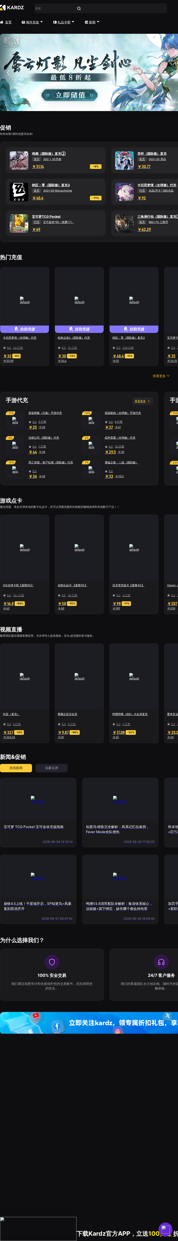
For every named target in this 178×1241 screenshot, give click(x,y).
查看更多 (140, 401)
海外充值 (32, 22)
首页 (8, 22)
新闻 (92, 22)
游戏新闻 (16, 768)
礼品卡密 (63, 22)
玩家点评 (51, 768)
